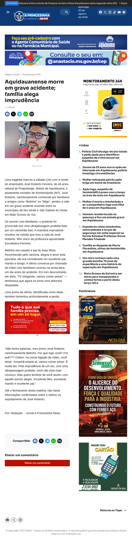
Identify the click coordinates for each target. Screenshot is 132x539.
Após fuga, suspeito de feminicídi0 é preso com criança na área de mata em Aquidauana (104, 192)
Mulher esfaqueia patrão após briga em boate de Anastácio (102, 181)
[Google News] (124, 12)
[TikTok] (114, 12)
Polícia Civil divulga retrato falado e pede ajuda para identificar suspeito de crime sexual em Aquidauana (104, 156)
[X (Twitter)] (13, 520)
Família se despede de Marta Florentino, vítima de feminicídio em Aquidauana (104, 248)
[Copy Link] (31, 114)
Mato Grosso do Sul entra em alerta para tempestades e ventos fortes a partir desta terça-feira (103, 278)
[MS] (31, 12)
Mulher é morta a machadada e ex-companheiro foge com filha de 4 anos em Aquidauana (103, 204)
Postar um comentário (37, 462)
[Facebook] (100, 12)
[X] (105, 12)
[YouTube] (119, 12)
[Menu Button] (8, 12)
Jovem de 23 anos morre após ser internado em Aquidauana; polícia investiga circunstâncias (104, 170)
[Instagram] (110, 12)
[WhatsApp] (25, 114)
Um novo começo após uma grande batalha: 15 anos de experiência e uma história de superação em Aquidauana (102, 262)
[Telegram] (19, 114)
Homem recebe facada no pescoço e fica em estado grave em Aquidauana (103, 217)
